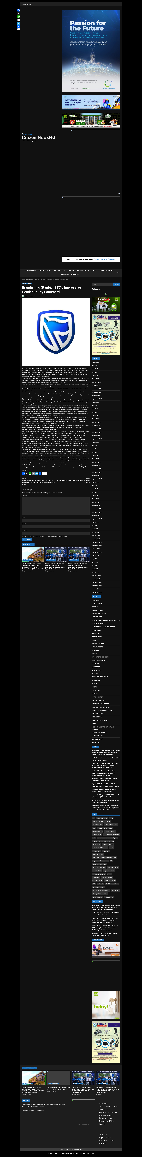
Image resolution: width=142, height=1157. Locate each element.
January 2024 (96, 465)
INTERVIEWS (95, 663)
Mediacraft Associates (99, 864)
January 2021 (96, 539)
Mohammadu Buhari (98, 867)
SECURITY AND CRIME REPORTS (102, 707)
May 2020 (94, 565)
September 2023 (97, 479)
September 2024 (97, 439)
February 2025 (96, 422)
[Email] (18, 20)
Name (24, 517)
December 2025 (96, 389)
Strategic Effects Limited (99, 894)
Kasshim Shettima (97, 854)
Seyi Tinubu (115, 890)
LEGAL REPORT (96, 670)
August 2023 (95, 482)
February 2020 (96, 575)
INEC (111, 848)
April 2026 (95, 375)
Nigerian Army (96, 871)
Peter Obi (100, 884)
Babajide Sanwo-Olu (111, 825)
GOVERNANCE (96, 650)
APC (111, 818)
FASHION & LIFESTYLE (98, 643)
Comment (25, 495)
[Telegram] (18, 23)
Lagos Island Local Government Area (104, 857)
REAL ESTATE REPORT (99, 700)
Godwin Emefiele (108, 844)
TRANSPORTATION (97, 736)
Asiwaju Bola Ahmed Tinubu (101, 821)
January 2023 (96, 505)
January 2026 (96, 385)
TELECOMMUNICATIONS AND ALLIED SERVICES (103, 728)
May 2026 (94, 372)
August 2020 (95, 555)
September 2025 (97, 399)
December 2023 (96, 469)
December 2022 (96, 509)
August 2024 (95, 442)
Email (24, 524)
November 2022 (96, 512)
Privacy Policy (78, 1149)
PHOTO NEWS (96, 690)
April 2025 (95, 415)
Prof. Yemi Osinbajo (112, 884)
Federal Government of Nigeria (107, 838)
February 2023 (96, 502)
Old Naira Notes (97, 880)
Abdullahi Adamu (102, 818)
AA (93, 818)
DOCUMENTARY (96, 630)
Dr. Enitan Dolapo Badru (111, 834)
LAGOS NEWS (65, 274)
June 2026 (95, 369)
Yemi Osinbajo (109, 897)
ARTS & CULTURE (97, 603)
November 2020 (96, 545)
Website (24, 530)
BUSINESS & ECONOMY (82, 270)
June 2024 (95, 449)
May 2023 (94, 492)
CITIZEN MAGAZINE (98, 623)
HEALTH (93, 270)
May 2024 (94, 452)
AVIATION (95, 607)
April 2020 (95, 569)
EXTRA (94, 640)
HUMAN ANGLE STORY (99, 660)
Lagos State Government (100, 861)
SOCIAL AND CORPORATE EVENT (102, 710)
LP (111, 861)
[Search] (118, 272)
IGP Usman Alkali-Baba (99, 848)
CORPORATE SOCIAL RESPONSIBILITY (103, 627)
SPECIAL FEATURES (98, 714)
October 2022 (96, 515)
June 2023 (95, 489)
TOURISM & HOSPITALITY (100, 732)
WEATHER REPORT (97, 739)
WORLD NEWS (75, 274)
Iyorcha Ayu (96, 851)
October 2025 (96, 395)
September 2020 (97, 552)
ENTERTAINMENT (58, 270)
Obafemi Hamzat (107, 877)
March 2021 (95, 532)
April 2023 (95, 495)
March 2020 (95, 572)
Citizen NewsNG (38, 137)
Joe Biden (106, 851)
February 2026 (96, 382)
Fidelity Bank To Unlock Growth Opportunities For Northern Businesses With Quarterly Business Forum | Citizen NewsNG (33, 554)
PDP (93, 884)
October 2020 (96, 549)
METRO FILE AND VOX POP (105, 270)
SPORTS (49, 270)
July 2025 (94, 405)
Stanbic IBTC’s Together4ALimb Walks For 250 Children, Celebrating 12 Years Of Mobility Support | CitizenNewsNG (56, 554)
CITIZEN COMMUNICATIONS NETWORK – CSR (106, 620)
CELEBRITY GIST (97, 617)
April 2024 (95, 455)
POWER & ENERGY (97, 697)
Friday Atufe (96, 844)
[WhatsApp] (18, 16)
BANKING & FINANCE (30, 270)
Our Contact (69, 1149)
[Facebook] (18, 10)
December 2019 (96, 582)
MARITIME (95, 673)
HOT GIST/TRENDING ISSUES (100, 657)
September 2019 (97, 592)
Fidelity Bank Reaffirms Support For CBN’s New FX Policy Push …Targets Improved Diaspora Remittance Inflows (38, 481)
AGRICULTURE (96, 600)
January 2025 (96, 425)
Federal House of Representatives (103, 841)
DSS (93, 838)
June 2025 (95, 409)
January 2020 (96, 579)
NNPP (109, 874)
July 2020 (94, 559)
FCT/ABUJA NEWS (97, 647)
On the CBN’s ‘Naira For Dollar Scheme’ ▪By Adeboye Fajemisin (73, 480)
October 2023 (96, 475)
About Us (62, 1149)
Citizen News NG (110, 831)
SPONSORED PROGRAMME (100, 720)
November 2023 (96, 472)
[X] (18, 13)
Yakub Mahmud (97, 897)
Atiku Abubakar (97, 825)
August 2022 (95, 522)
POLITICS (41, 270)
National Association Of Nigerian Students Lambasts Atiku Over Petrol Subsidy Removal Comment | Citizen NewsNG (106, 808)
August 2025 (95, 402)
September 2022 (97, 519)
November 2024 (96, 432)
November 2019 (96, 585)
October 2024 (96, 435)
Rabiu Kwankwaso (98, 887)
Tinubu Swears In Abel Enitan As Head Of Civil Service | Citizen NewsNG (58, 1078)
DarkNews (82, 1153)
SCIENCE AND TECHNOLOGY (100, 703)
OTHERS (94, 687)
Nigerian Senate (109, 871)
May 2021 (94, 525)
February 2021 (96, 535)
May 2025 (94, 412)
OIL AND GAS (96, 680)
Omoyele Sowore (110, 880)
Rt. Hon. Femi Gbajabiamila (100, 890)
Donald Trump (96, 834)
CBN (93, 828)
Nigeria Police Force (98, 874)
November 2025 (96, 392)
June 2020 (95, 562)
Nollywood (95, 877)
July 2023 (94, 485)
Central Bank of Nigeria (105, 828)
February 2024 (96, 462)
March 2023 (95, 499)
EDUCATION (70, 270)
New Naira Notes (113, 867)
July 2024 (94, 445)
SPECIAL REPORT (97, 717)
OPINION (94, 683)
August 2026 (95, 362)
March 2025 (95, 419)
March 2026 (95, 379)
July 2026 (94, 365)
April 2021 (95, 529)
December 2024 (96, 429)
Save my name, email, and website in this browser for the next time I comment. (46, 536)
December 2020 (96, 542)
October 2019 (96, 589)
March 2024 (95, 459)
